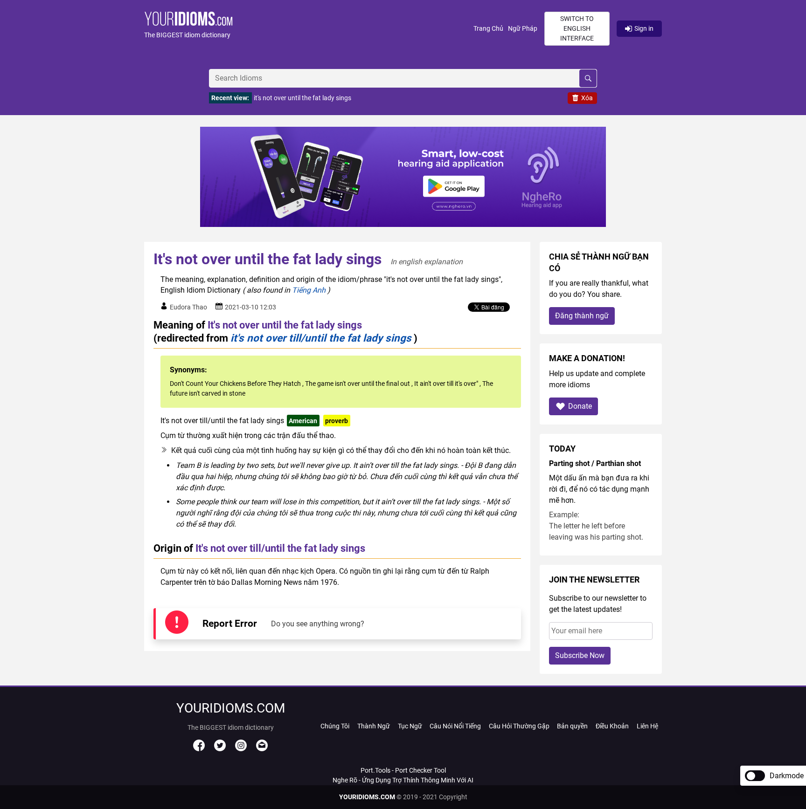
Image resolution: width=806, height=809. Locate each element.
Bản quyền (572, 726)
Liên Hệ (647, 726)
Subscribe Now (579, 655)
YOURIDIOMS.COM (367, 797)
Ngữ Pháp (522, 28)
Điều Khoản (612, 726)
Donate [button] (580, 406)
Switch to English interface (577, 28)
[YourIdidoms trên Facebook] (199, 749)
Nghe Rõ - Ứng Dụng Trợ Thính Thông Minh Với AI (403, 780)
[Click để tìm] (588, 78)
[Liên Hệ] (262, 749)
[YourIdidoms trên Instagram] (241, 749)
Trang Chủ (488, 28)
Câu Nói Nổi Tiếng (455, 726)
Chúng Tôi (334, 726)
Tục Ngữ (410, 726)
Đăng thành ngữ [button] (582, 315)
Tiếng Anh (309, 290)
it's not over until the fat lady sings (302, 98)
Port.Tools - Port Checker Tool (403, 770)
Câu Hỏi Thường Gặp (519, 726)
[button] (308, 29)
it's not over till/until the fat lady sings (320, 338)
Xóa (587, 98)
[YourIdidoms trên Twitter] (220, 749)
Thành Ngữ (373, 726)
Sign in (643, 28)
